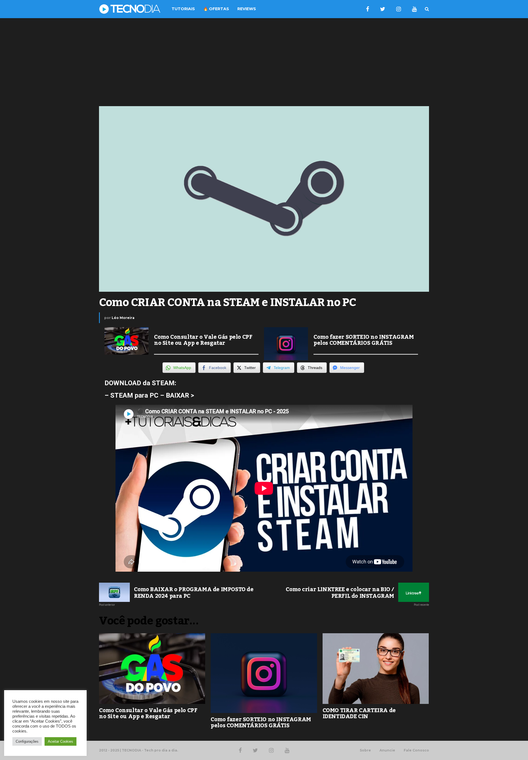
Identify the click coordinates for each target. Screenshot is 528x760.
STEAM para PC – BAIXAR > (152, 395)
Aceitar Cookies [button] (60, 741)
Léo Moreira (123, 318)
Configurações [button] (27, 741)
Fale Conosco (416, 750)
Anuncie (387, 750)
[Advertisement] (264, 62)
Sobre (365, 750)
